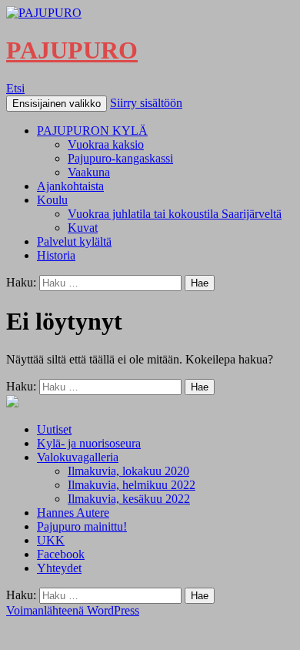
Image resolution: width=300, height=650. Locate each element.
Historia (56, 255)
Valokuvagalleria (77, 457)
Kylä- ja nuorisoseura (89, 443)
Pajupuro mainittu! (82, 526)
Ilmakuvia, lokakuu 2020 (128, 470)
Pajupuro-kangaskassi (120, 158)
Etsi (15, 88)
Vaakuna (89, 172)
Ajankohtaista (70, 186)
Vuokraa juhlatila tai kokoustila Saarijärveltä (175, 213)
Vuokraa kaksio (106, 144)
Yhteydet (59, 568)
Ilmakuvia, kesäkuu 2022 (129, 498)
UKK (51, 540)
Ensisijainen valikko (56, 103)
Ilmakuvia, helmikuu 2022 (131, 484)
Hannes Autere (73, 512)
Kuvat (83, 227)
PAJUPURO (72, 50)
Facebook (61, 554)
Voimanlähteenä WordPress (72, 610)
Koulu (52, 199)
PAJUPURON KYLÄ (92, 130)
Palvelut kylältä (74, 241)
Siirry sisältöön (146, 102)
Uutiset (54, 429)
